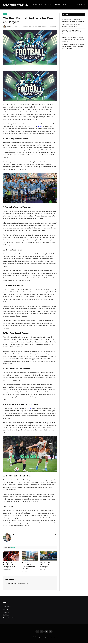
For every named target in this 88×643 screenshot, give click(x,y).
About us (57, 4)
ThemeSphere (53, 637)
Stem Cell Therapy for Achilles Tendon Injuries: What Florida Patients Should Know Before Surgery (73, 46)
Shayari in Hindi (37, 4)
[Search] (84, 5)
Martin (9, 26)
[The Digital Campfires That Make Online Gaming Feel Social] (11, 556)
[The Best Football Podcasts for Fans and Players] (30, 47)
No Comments (43, 26)
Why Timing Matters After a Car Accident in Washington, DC (48, 565)
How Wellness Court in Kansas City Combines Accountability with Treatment (29, 565)
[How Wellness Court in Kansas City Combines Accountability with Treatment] (30, 556)
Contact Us (65, 4)
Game (5, 14)
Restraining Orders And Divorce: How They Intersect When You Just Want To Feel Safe (73, 39)
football (28, 408)
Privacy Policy (49, 4)
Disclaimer (6, 615)
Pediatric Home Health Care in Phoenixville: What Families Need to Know (72, 32)
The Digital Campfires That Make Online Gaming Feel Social (10, 565)
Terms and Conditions (9, 617)
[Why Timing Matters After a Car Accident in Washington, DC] (48, 556)
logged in (15, 583)
